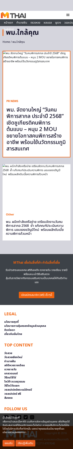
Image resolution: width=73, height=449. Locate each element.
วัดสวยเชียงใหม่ (13, 357)
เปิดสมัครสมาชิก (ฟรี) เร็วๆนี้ (36, 295)
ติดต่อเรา (9, 330)
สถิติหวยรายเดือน (14, 365)
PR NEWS (12, 101)
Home (6, 42)
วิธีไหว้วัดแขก (12, 386)
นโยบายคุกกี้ (11, 322)
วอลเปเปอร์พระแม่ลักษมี (18, 390)
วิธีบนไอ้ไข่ (10, 378)
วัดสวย (8, 353)
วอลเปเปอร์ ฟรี (12, 394)
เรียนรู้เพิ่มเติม (25, 443)
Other (10, 215)
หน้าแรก (8, 23)
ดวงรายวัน (10, 369)
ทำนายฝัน (21, 23)
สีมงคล (8, 398)
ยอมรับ (9, 443)
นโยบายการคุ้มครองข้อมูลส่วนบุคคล (25, 326)
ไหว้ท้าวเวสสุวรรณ (14, 382)
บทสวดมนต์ (11, 373)
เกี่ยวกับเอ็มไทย (13, 334)
